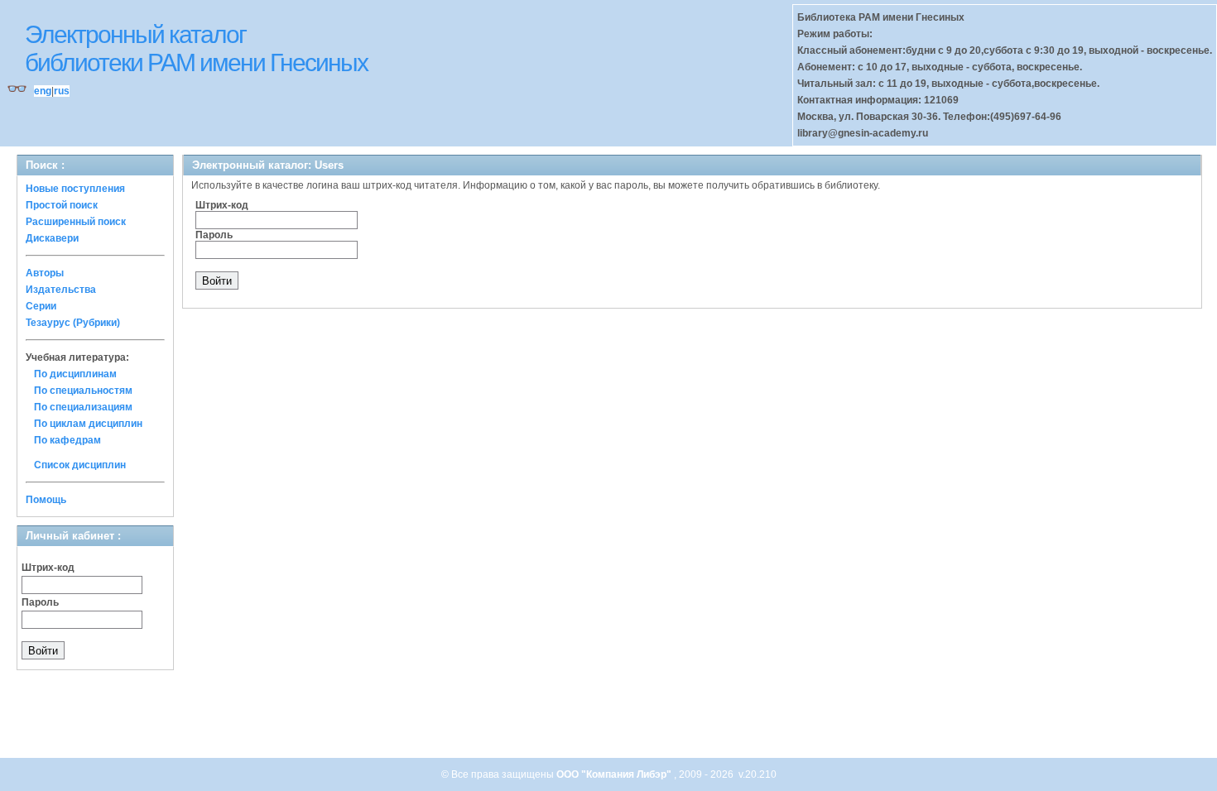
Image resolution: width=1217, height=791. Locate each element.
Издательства (61, 289)
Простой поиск (62, 205)
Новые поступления (75, 188)
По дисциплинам (75, 374)
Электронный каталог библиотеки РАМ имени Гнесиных (196, 48)
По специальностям (83, 390)
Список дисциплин (80, 465)
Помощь (46, 500)
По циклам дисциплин (88, 423)
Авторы (45, 273)
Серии (41, 306)
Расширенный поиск (76, 222)
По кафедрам (67, 440)
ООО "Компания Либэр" (615, 774)
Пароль (40, 602)
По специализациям (83, 407)
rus (62, 91)
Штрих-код (48, 567)
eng (42, 91)
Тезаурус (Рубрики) (73, 322)
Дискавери (52, 238)
